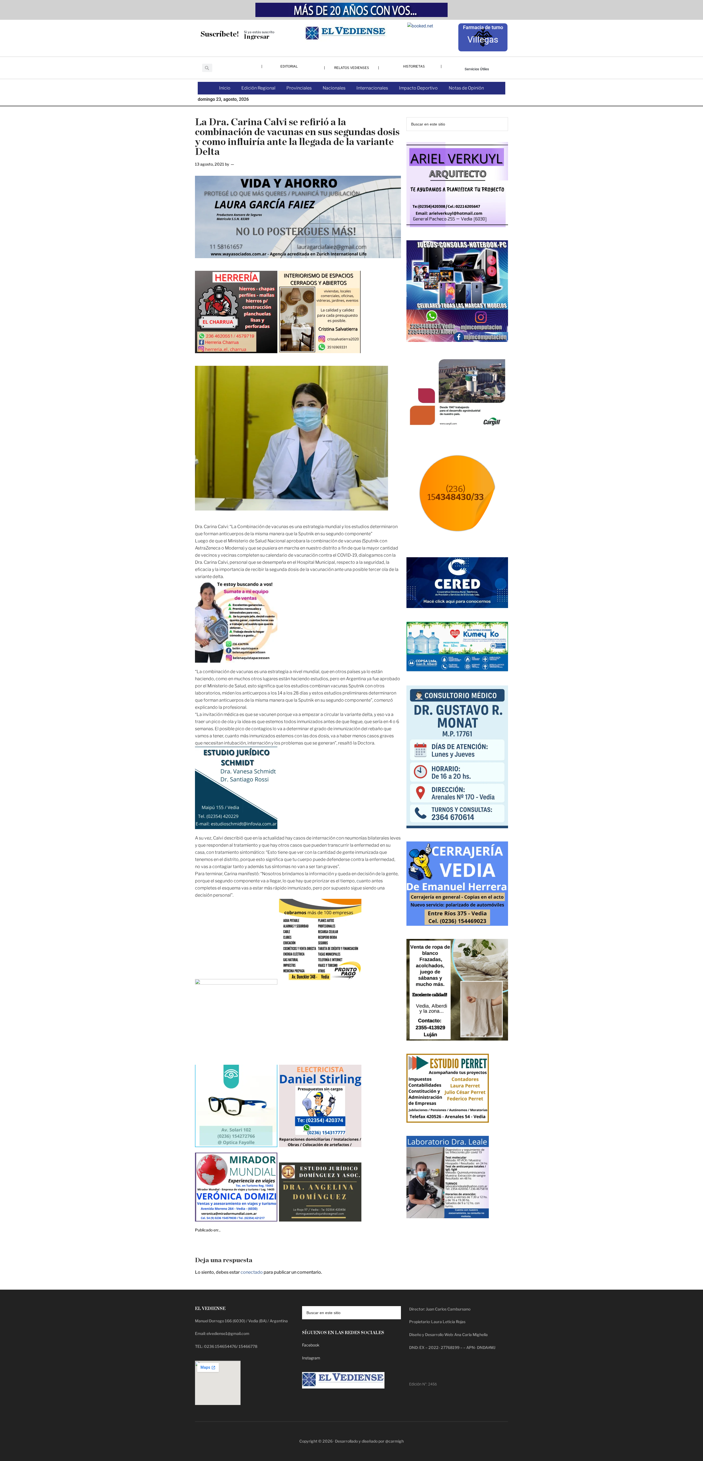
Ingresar (256, 37)
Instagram (311, 1358)
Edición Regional (258, 88)
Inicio (224, 88)
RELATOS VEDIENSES (351, 68)
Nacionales (334, 88)
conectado (252, 1272)
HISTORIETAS (414, 66)
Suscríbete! (219, 34)
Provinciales (299, 88)
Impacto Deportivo (418, 88)
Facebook (310, 1345)
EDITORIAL (289, 66)
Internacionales (372, 88)
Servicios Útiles (477, 69)
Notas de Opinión (466, 88)
